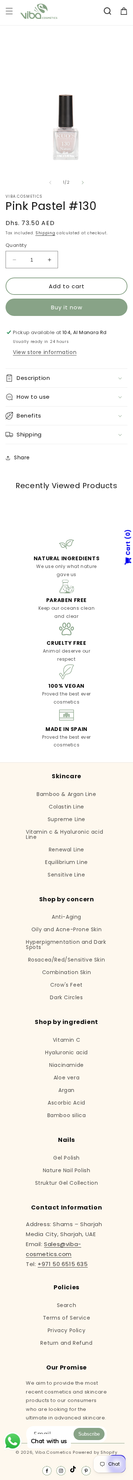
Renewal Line (66, 849)
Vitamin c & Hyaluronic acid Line (64, 834)
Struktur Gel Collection (66, 1183)
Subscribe (89, 1434)
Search (66, 1305)
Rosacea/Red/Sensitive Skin (66, 959)
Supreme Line (66, 819)
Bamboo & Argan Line (66, 794)
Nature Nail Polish (67, 1170)
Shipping (45, 233)
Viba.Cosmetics (53, 1452)
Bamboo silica (66, 1115)
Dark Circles (66, 997)
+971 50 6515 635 (63, 1264)
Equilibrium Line (66, 862)
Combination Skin (66, 972)
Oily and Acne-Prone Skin (66, 929)
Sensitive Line (66, 874)
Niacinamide (66, 1065)
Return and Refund (66, 1343)
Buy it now (66, 307)
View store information (44, 352)
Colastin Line (66, 806)
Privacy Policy (66, 1330)
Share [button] (22, 457)
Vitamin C (66, 1040)
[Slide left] (50, 182)
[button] (9, 11)
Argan (66, 1090)
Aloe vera (66, 1077)
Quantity (16, 245)
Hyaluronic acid (66, 1052)
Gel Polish (66, 1157)
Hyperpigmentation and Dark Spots (66, 944)
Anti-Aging (66, 917)
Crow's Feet (66, 985)
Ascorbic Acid (66, 1102)
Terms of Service (67, 1317)
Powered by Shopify (95, 1452)
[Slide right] (83, 182)
